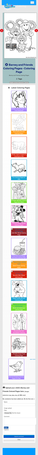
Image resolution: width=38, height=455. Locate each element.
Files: (5, 410)
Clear (19, 439)
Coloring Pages (15, 8)
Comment (6, 416)
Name (5, 402)
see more (32, 359)
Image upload (8, 408)
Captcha (6, 429)
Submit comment (19, 436)
